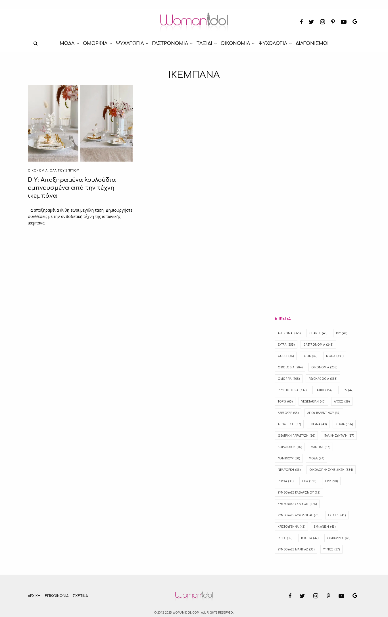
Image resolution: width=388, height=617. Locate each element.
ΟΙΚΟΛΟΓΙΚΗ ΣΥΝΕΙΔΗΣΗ (331, 470)
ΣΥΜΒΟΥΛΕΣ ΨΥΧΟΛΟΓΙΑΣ (298, 515)
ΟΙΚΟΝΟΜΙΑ (38, 170)
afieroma (289, 333)
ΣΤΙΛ (309, 481)
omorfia (289, 379)
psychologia (292, 390)
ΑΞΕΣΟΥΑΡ (288, 413)
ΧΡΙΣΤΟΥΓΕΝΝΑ (291, 527)
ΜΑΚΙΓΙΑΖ (320, 447)
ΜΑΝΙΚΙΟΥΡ (289, 458)
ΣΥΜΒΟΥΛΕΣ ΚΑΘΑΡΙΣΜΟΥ (299, 492)
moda (334, 356)
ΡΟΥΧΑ (285, 481)
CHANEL (318, 333)
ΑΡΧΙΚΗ (34, 596)
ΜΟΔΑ (316, 458)
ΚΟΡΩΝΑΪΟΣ (290, 447)
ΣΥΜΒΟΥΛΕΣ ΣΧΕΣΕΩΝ (297, 504)
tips (347, 390)
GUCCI (286, 356)
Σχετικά (80, 596)
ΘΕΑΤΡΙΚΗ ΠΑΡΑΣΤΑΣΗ (296, 436)
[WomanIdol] (194, 22)
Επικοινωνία (56, 596)
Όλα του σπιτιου (64, 170)
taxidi (323, 390)
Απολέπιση (289, 424)
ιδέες (285, 538)
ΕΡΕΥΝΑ (318, 424)
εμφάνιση (324, 527)
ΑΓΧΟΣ (342, 401)
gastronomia (318, 344)
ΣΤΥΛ (331, 481)
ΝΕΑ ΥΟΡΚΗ (289, 470)
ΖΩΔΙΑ (344, 424)
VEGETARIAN (313, 401)
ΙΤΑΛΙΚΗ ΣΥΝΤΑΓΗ (339, 436)
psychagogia (322, 379)
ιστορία (309, 538)
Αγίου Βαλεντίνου (323, 413)
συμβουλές (338, 538)
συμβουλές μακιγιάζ (296, 549)
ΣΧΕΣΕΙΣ (337, 515)
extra (286, 344)
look (310, 356)
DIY (341, 333)
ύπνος (331, 549)
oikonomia (324, 367)
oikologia (290, 367)
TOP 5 (285, 401)
